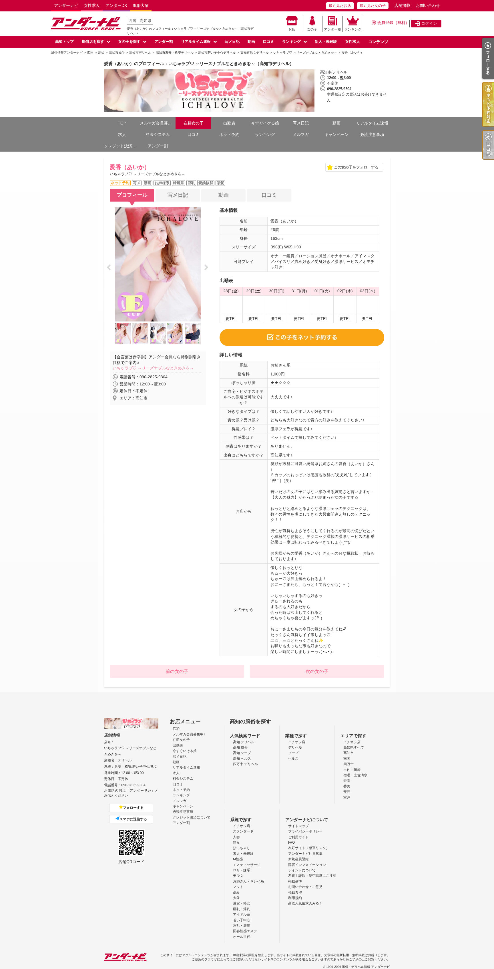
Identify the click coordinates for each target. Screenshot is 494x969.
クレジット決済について (122, 146)
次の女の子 (317, 671)
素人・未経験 (243, 854)
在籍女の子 (194, 123)
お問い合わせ (428, 5)
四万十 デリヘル (245, 764)
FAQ (291, 843)
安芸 (346, 792)
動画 (251, 41)
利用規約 (295, 898)
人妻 (236, 837)
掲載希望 (295, 892)
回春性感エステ (245, 931)
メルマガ (301, 134)
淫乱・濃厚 (241, 926)
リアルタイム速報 (196, 41)
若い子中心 (241, 920)
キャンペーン (336, 134)
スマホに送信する (133, 819)
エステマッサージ (246, 865)
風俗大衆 (141, 5)
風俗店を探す (93, 41)
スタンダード (243, 831)
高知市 (348, 753)
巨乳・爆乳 (241, 909)
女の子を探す (129, 41)
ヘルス (293, 759)
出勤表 (229, 123)
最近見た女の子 (373, 5)
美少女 (238, 876)
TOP (122, 123)
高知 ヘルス (242, 759)
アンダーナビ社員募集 (305, 854)
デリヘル (295, 747)
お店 (291, 29)
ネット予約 (229, 134)
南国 (346, 759)
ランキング (352, 29)
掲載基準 (295, 881)
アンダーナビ (66, 5)
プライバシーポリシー (305, 831)
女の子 (312, 29)
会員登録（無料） (393, 22)
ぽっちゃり (241, 848)
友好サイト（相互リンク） (308, 848)
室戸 (346, 797)
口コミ (268, 41)
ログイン (429, 23)
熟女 (236, 843)
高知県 (146, 20)
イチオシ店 (296, 742)
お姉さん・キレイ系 (248, 881)
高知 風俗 (240, 747)
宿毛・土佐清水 (355, 775)
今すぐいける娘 (185, 751)
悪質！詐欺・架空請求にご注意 (312, 876)
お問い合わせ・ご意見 (305, 887)
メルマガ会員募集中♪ (158, 123)
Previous (110, 268)
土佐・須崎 (351, 770)
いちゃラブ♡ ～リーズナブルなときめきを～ (153, 368)
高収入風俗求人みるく (305, 903)
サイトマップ (298, 826)
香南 (346, 781)
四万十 (348, 764)
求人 (122, 134)
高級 (236, 892)
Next (208, 268)
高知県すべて (353, 747)
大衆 (236, 898)
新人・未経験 (326, 41)
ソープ (293, 753)
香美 (346, 786)
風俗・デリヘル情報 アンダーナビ (366, 966)
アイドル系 (241, 914)
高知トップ (64, 41)
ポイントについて (302, 870)
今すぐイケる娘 (265, 123)
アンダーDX (116, 5)
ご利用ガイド (298, 837)
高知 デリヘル (243, 742)
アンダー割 (332, 29)
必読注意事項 (372, 134)
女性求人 (92, 5)
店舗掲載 (402, 5)
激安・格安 (241, 903)
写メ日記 (232, 41)
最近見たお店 (340, 5)
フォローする (133, 808)
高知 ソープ (242, 753)
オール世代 (241, 937)
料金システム (158, 134)
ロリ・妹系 (241, 870)
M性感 (238, 859)
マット (238, 887)
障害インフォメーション (307, 865)
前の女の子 (177, 671)
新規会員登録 (298, 859)
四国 (132, 20)
